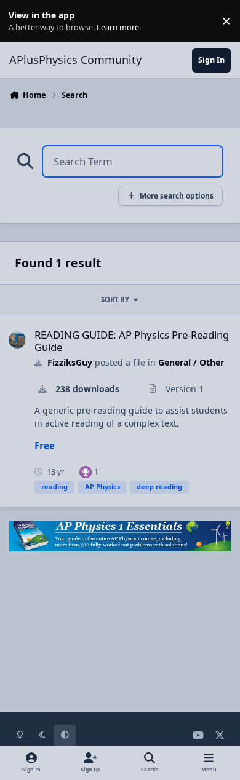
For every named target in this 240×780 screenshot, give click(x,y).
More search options (177, 195)
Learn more (23, 21)
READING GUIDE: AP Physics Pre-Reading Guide (131, 341)
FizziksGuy (69, 362)
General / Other (191, 362)
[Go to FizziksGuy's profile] (17, 340)
